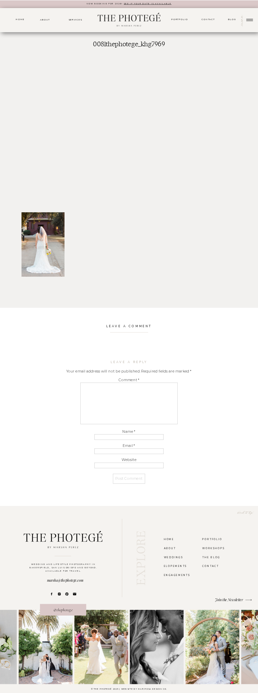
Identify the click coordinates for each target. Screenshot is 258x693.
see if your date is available (147, 3)
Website (129, 460)
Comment (129, 380)
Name (128, 431)
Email (129, 446)
